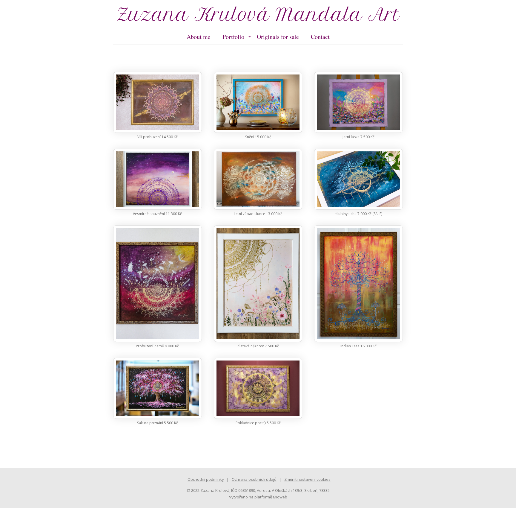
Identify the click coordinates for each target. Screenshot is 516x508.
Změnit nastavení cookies (307, 479)
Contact (320, 37)
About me (199, 37)
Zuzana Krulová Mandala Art (258, 14)
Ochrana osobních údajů (254, 479)
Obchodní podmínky (206, 479)
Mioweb (280, 497)
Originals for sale (278, 37)
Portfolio (233, 37)
